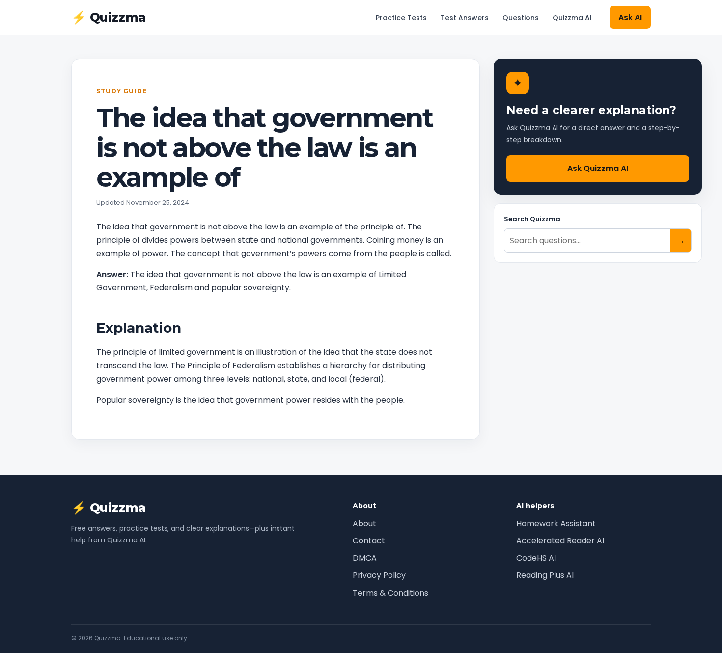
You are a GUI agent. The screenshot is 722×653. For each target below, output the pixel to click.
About (364, 523)
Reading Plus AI (545, 575)
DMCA (365, 558)
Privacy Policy (379, 575)
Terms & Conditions (390, 592)
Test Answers (465, 18)
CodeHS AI (536, 558)
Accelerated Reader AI (560, 540)
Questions (520, 18)
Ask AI (630, 17)
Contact (369, 540)
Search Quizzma (532, 219)
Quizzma (108, 17)
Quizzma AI (572, 18)
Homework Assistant (556, 523)
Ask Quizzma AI (597, 168)
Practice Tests (401, 18)
